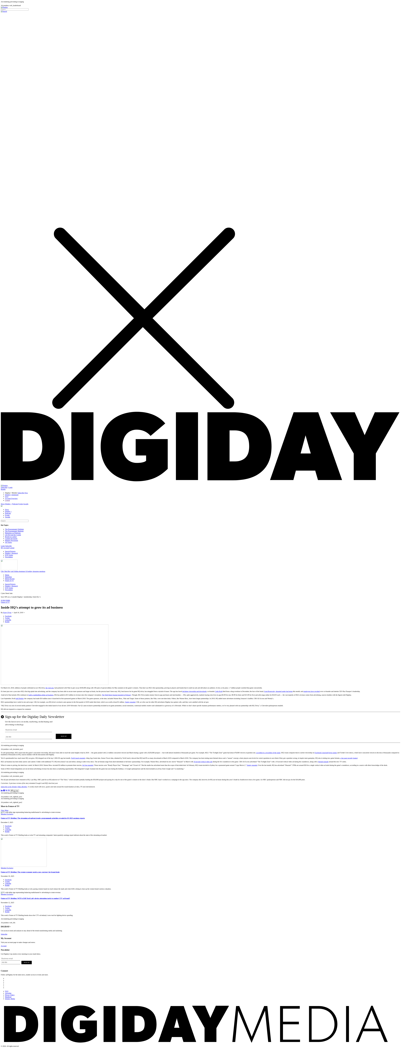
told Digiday (20, 698)
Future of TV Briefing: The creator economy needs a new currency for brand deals (30, 872)
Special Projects (10, 551)
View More (4, 810)
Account (3, 946)
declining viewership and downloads (194, 691)
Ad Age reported (87, 765)
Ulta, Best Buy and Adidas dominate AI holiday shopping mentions (23, 571)
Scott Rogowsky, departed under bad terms (278, 691)
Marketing (8, 577)
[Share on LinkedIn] (2, 791)
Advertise (8, 993)
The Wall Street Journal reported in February (116, 695)
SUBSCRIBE (5, 600)
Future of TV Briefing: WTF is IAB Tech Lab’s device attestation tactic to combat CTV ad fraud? (35, 898)
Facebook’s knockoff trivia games (326, 753)
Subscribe (4, 487)
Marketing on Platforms (13, 533)
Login (10, 487)
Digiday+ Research (11, 553)
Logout (7, 500)
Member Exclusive (7, 814)
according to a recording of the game (268, 753)
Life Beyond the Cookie (13, 535)
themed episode (323, 762)
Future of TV (9, 580)
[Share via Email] (9, 791)
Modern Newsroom (11, 540)
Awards (25, 504)
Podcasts (15, 504)
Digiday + (8, 504)
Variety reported (130, 702)
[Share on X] (6, 791)
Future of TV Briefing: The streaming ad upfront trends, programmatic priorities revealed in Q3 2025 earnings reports (43, 818)
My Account (5, 548)
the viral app (50, 688)
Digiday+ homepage (11, 495)
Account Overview (11, 498)
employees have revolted (311, 691)
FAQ (6, 497)
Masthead (8, 997)
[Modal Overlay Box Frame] (200, 727)
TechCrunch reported (78, 758)
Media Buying (10, 579)
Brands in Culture (11, 537)
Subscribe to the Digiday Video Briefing (14, 787)
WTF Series (9, 555)
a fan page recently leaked (348, 758)
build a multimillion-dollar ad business (40, 695)
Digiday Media (10, 999)
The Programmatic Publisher (14, 529)
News (3, 504)
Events (20, 504)
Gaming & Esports (11, 539)
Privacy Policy (10, 995)
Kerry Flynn (7, 612)
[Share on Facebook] (4, 791)
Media (7, 575)
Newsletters (9, 557)
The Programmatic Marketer (14, 531)
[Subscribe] (4, 485)
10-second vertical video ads (203, 762)
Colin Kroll (218, 691)
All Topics (8, 542)
